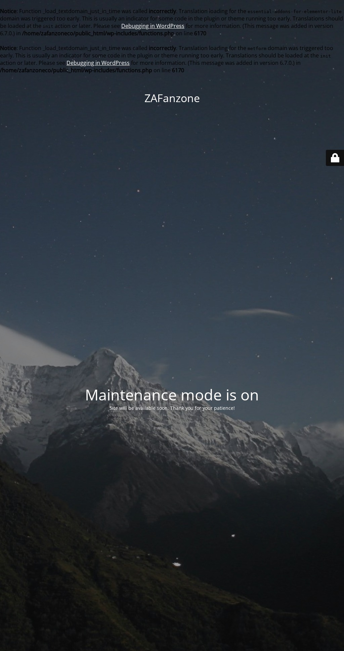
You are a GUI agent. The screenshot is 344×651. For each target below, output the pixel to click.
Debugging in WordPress (152, 26)
